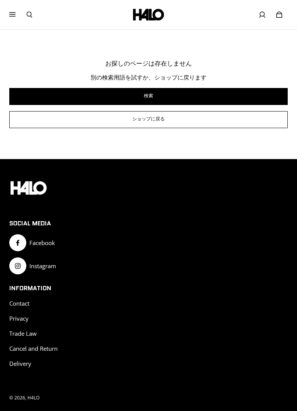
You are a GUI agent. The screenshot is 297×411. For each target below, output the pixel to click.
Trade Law (23, 334)
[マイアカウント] (262, 14)
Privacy (19, 319)
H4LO (33, 397)
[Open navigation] (17, 14)
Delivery (20, 364)
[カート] (279, 14)
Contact (19, 303)
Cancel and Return (33, 349)
